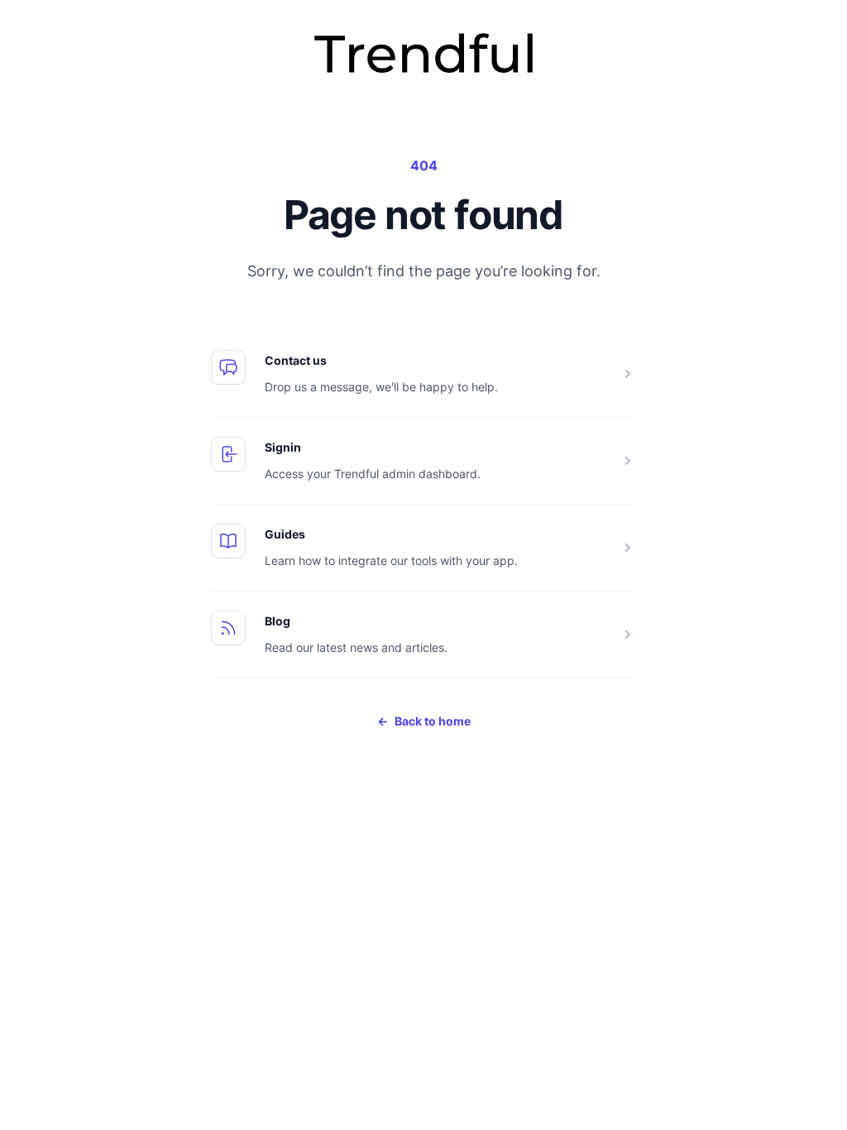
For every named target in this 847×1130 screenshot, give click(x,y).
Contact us (296, 360)
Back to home (424, 721)
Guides (285, 534)
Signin (283, 447)
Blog (277, 621)
